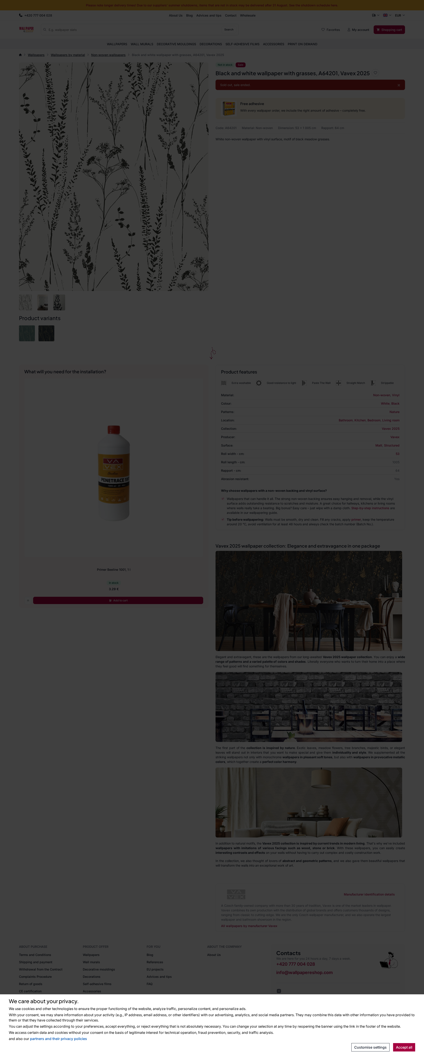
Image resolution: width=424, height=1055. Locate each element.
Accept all (404, 1047)
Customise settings (370, 1047)
